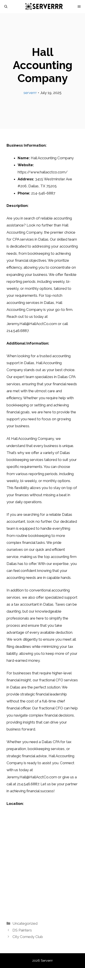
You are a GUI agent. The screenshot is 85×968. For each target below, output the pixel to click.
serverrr (30, 92)
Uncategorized (24, 923)
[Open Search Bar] (6, 6)
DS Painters (22, 930)
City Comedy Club (27, 937)
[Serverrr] (45, 6)
